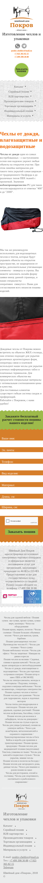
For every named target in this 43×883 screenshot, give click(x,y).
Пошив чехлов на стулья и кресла (21, 722)
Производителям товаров (19, 101)
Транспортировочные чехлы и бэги (21, 737)
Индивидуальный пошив (18, 110)
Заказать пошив (22, 70)
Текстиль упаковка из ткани (15, 752)
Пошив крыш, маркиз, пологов (17, 629)
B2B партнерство (18, 96)
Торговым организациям (18, 106)
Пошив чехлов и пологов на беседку (21, 761)
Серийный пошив (18, 91)
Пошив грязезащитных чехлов (21, 641)
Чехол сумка (26, 647)
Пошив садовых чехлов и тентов (21, 692)
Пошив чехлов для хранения (17, 695)
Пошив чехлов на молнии (16, 659)
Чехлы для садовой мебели (17, 617)
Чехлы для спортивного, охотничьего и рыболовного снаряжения (23, 779)
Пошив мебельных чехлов (15, 650)
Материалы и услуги (19, 115)
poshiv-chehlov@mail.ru (21, 50)
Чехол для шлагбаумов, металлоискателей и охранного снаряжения (22, 731)
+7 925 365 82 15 (21, 54)
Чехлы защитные (19, 653)
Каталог (18, 86)
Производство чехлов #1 (15, 644)
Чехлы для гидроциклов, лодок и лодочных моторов (22, 698)
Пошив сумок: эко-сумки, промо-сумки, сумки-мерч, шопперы (21, 620)
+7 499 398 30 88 (21, 57)
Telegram (8, 867)
